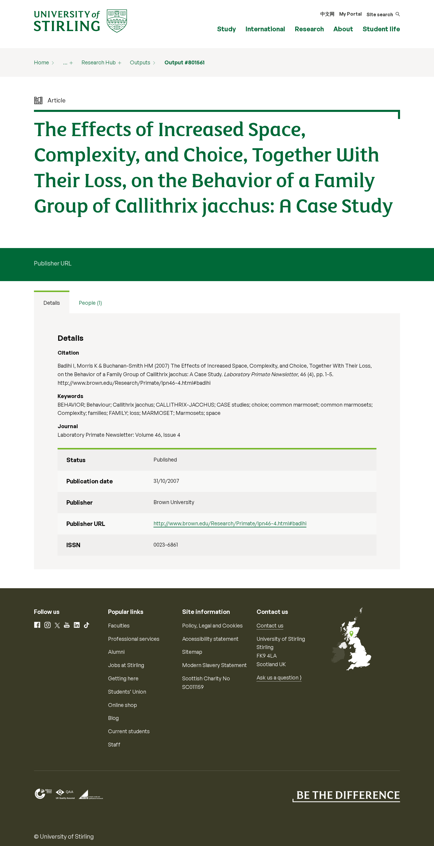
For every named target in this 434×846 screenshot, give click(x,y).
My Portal (350, 14)
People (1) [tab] (90, 302)
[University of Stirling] (80, 20)
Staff (114, 744)
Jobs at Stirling (126, 665)
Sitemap (192, 651)
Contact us (270, 625)
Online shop (122, 705)
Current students (129, 731)
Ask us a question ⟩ (279, 677)
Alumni (116, 651)
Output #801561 (184, 62)
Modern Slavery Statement (214, 665)
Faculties (119, 625)
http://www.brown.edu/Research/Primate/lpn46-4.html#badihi (230, 523)
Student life (381, 29)
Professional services (133, 638)
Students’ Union (127, 691)
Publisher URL (52, 263)
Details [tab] (51, 302)
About (343, 29)
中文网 (327, 14)
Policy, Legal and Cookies (212, 625)
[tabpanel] (217, 441)
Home (41, 62)
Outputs (140, 62)
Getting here (123, 678)
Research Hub (98, 62)
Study (226, 29)
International (265, 29)
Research (309, 29)
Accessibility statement (210, 638)
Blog (113, 718)
